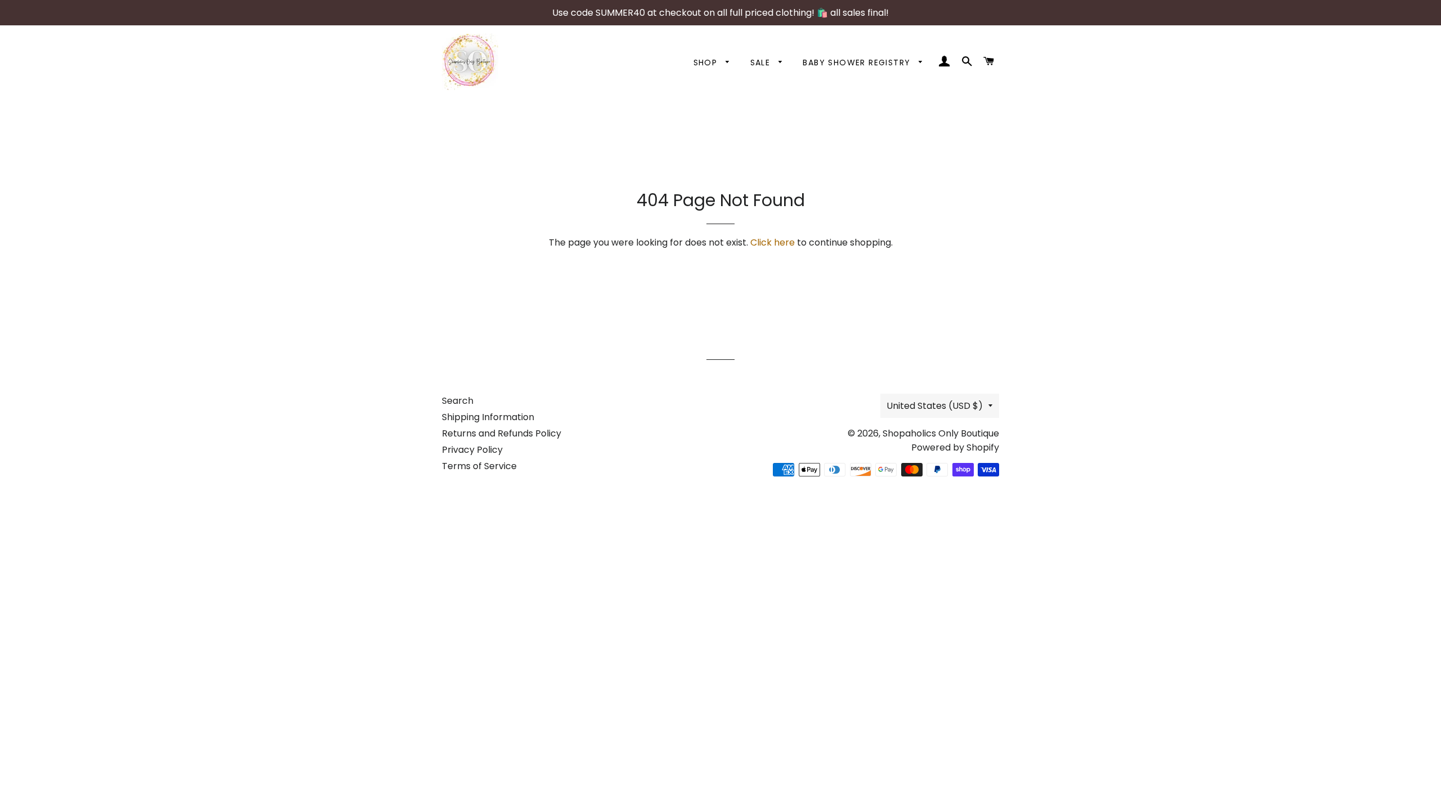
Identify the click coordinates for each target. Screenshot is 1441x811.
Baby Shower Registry (858, 62)
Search (457, 400)
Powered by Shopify (955, 447)
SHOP (706, 62)
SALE (761, 62)
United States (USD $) (935, 405)
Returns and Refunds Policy (501, 433)
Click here (772, 242)
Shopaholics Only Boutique (941, 433)
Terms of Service (479, 466)
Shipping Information (488, 417)
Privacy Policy (472, 449)
